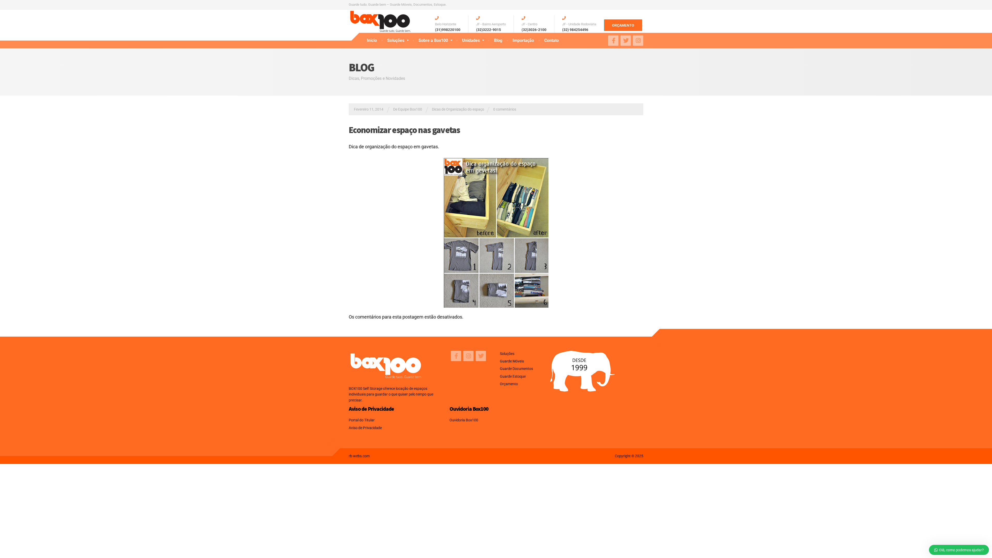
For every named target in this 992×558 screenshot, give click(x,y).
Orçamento (509, 384)
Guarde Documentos (516, 369)
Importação (523, 40)
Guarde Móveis (512, 361)
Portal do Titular (362, 420)
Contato (551, 40)
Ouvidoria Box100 (464, 420)
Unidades (471, 40)
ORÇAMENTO (623, 25)
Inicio (372, 40)
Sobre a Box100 (433, 40)
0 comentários (504, 109)
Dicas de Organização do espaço (458, 109)
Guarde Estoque (513, 376)
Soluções (395, 40)
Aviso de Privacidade (365, 428)
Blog (498, 40)
